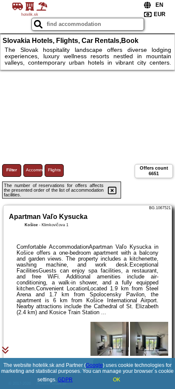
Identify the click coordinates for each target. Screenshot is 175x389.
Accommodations (34, 170)
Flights (54, 170)
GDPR (65, 380)
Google (94, 365)
